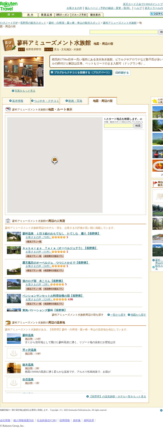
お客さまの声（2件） (38, 284)
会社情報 (5, 420)
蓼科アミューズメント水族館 (120, 22)
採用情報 (64, 420)
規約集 (77, 420)
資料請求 (89, 420)
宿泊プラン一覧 (34, 241)
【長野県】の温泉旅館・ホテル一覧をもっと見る (117, 396)
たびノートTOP (9, 22)
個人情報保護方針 (23, 420)
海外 (30, 15)
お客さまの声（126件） (39, 299)
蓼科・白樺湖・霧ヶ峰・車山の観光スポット (74, 22)
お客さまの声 (74, 8)
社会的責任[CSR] (46, 420)
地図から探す (138, 314)
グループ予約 (79, 15)
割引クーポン (63, 15)
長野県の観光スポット (33, 22)
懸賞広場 (46, 15)
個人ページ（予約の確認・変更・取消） (108, 8)
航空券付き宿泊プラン (53, 256)
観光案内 (95, 15)
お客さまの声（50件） (39, 266)
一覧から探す (118, 314)
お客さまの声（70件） (39, 237)
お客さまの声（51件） (39, 251)
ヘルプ (138, 8)
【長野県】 (61, 233)
